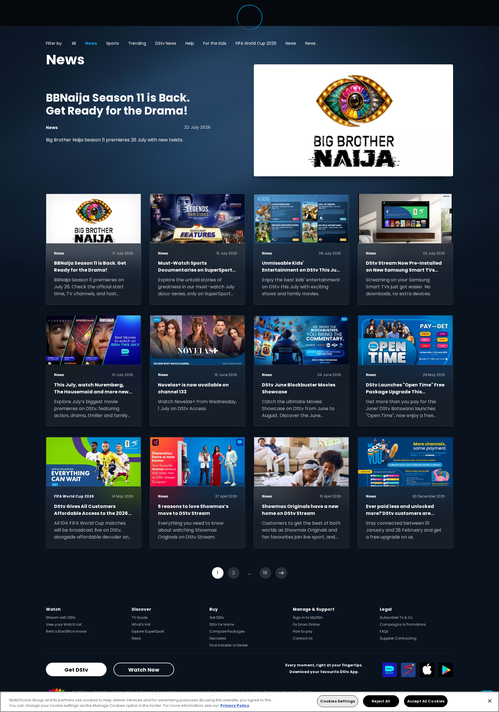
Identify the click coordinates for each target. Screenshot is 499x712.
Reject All (381, 701)
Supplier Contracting (398, 638)
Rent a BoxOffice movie (66, 631)
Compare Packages (227, 631)
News (91, 43)
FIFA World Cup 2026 (256, 43)
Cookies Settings (337, 701)
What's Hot (141, 624)
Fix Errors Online (306, 624)
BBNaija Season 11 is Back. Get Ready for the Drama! (118, 104)
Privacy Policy (234, 706)
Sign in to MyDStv (308, 617)
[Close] (489, 700)
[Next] (281, 573)
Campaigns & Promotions (403, 624)
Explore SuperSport (148, 631)
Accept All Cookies (425, 701)
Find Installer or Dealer (228, 645)
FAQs (384, 631)
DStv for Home (221, 624)
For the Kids (214, 43)
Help (189, 43)
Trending (137, 43)
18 (265, 572)
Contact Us (303, 638)
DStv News (165, 43)
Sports (112, 43)
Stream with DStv (61, 617)
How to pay (302, 631)
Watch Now (143, 669)
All (74, 43)
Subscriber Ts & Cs (396, 617)
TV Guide (140, 617)
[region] (249, 702)
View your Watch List (64, 624)
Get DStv (216, 617)
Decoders (217, 638)
